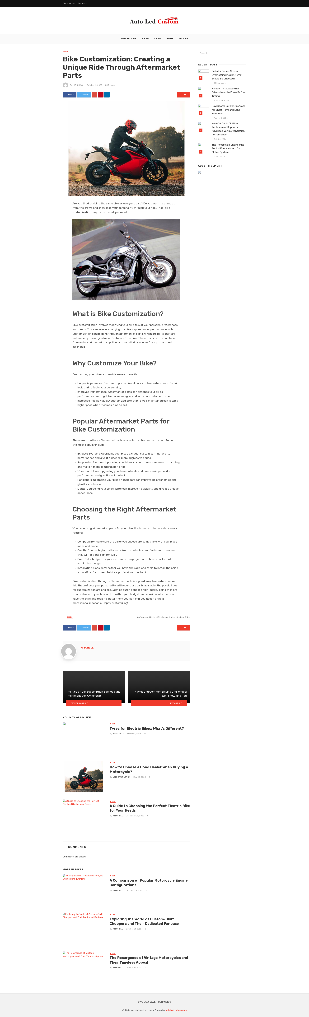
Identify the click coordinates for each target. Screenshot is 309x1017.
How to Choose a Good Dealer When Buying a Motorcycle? (149, 769)
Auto (169, 38)
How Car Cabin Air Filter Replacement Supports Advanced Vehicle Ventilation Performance (228, 129)
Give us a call (69, 3)
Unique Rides (184, 617)
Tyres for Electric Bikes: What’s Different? (147, 729)
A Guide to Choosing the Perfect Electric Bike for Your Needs (150, 808)
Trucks (183, 38)
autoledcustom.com (176, 1010)
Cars (157, 38)
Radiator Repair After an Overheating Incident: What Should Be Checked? (227, 75)
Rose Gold (118, 734)
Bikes (145, 38)
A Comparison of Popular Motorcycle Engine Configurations (149, 882)
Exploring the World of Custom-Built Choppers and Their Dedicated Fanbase (144, 921)
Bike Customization (166, 617)
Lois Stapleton (121, 777)
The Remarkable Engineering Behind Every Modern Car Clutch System (228, 148)
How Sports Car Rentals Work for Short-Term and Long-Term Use (228, 110)
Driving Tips (128, 38)
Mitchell (78, 85)
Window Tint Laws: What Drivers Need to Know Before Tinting (228, 92)
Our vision (82, 3)
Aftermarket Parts (146, 617)
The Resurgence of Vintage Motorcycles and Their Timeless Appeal (149, 960)
